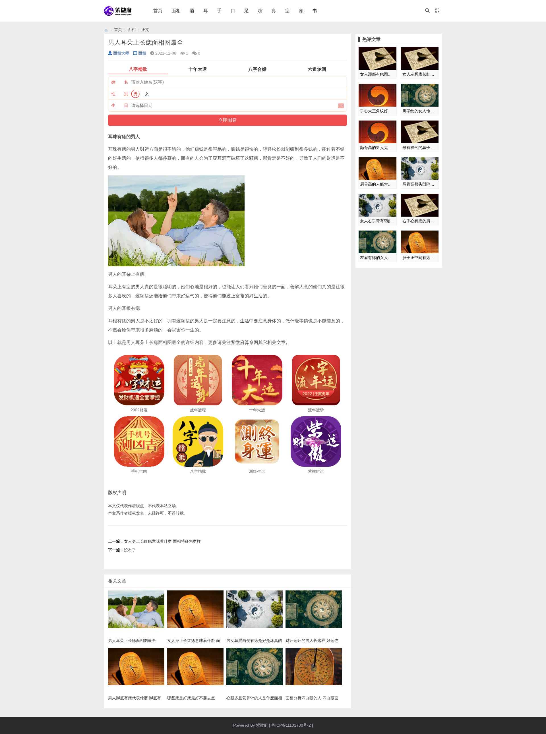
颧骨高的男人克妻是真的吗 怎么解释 (377, 147)
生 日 (119, 105)
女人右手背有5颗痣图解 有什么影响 (377, 221)
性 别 (119, 93)
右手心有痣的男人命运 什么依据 (419, 221)
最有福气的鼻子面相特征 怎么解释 (419, 147)
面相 (176, 10)
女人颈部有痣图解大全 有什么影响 (377, 74)
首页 (157, 10)
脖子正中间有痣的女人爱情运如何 (419, 257)
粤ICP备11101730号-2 (291, 725)
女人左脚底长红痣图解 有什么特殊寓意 (419, 74)
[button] (427, 11)
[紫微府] (106, 29)
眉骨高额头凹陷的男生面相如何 (419, 184)
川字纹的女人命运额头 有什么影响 (419, 111)
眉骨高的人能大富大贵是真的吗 (377, 184)
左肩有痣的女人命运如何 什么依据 (377, 257)
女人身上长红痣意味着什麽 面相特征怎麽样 (162, 541)
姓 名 (119, 82)
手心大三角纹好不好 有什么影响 (377, 111)
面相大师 (121, 53)
